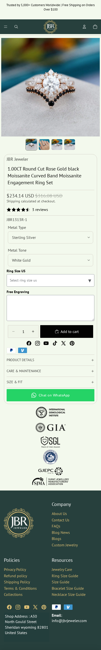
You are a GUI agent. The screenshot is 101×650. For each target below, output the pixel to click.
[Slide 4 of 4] (69, 144)
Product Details (20, 360)
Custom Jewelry (65, 544)
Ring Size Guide (65, 575)
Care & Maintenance (24, 371)
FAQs (56, 526)
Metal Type (17, 227)
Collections (13, 594)
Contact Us (60, 519)
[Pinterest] (72, 343)
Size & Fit (15, 382)
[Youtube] (46, 343)
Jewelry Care (62, 569)
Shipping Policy (17, 581)
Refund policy (15, 575)
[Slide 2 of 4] (44, 144)
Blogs (56, 538)
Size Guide (60, 581)
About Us (59, 513)
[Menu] (5, 26)
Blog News (61, 532)
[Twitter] (63, 343)
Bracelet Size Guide (68, 588)
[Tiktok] (55, 343)
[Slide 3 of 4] (56, 144)
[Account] (84, 26)
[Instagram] (37, 343)
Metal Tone (17, 250)
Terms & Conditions (20, 588)
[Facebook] (29, 343)
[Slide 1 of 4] (31, 144)
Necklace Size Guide (69, 594)
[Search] (16, 26)
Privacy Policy (15, 569)
